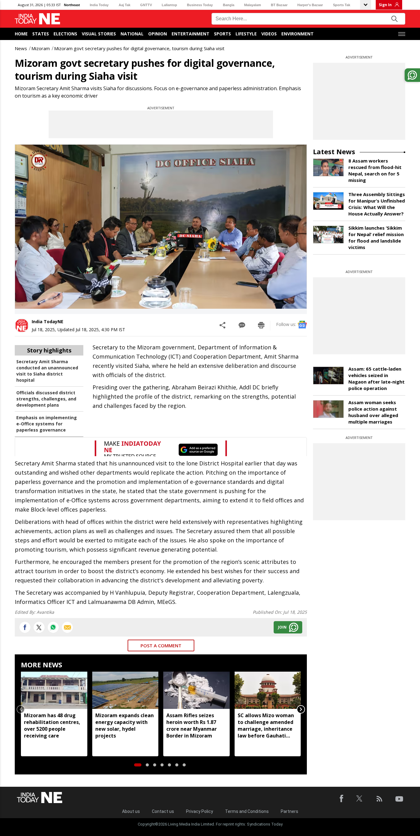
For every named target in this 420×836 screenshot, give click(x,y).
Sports (222, 34)
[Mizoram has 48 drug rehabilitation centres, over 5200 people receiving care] (54, 690)
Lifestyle (246, 34)
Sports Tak (341, 5)
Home (21, 34)
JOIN (282, 627)
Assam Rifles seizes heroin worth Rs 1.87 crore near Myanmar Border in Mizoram (191, 725)
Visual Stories (99, 34)
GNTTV (146, 5)
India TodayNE (47, 321)
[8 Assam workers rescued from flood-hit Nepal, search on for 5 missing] (328, 167)
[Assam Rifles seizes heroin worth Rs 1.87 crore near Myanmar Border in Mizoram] (196, 690)
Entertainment (190, 34)
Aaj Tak (124, 5)
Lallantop (169, 5)
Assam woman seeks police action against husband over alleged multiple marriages (373, 412)
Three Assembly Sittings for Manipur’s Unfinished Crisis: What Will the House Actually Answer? (376, 204)
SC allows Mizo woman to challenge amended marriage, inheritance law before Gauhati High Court (266, 725)
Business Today (200, 5)
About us (131, 811)
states (40, 34)
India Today (99, 5)
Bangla (228, 5)
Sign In (385, 4)
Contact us (163, 811)
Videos (269, 34)
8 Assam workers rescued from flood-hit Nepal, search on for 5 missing (375, 170)
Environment (297, 34)
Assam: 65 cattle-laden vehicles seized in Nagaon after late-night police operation (376, 378)
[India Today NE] (37, 19)
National (132, 34)
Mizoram (40, 48)
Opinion (157, 34)
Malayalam (252, 5)
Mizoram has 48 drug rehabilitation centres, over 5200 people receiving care (52, 725)
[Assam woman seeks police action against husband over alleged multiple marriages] (328, 409)
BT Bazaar (279, 5)
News (21, 48)
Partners (289, 811)
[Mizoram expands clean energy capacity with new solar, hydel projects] (125, 690)
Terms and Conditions (247, 811)
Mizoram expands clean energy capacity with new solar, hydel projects (124, 725)
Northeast (72, 5)
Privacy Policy (199, 811)
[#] (53, 627)
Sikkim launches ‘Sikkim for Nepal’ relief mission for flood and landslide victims (376, 237)
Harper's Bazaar (310, 5)
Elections (65, 34)
